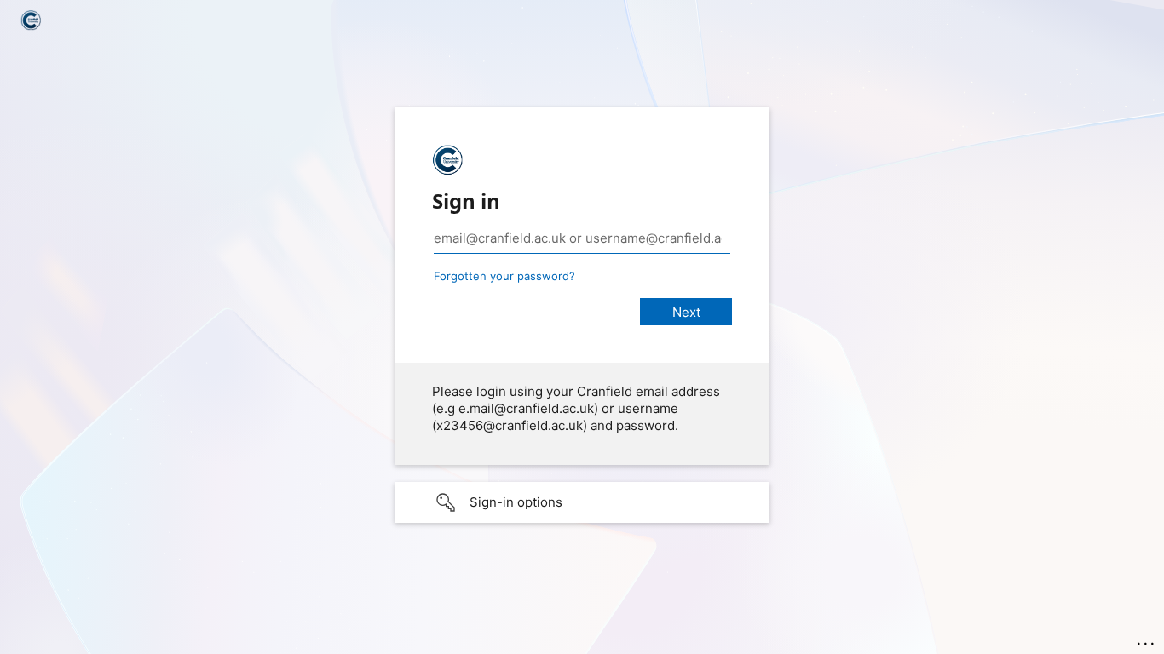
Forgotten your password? (504, 276)
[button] (582, 502)
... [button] (1147, 639)
